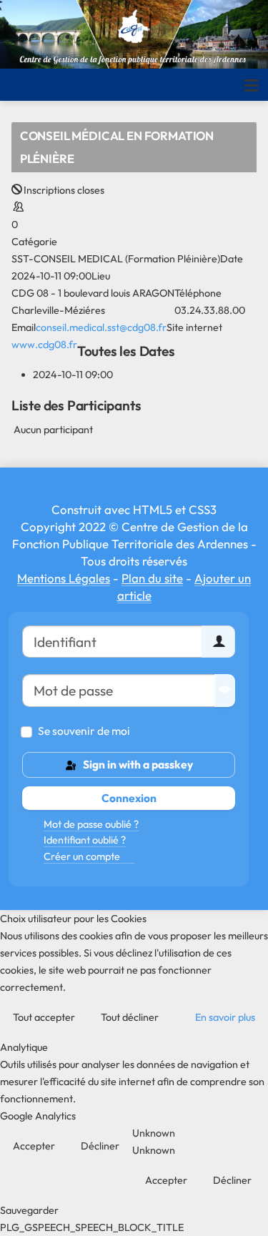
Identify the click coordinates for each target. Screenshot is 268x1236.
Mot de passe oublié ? (91, 824)
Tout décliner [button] (130, 1017)
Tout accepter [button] (44, 1017)
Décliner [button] (100, 1145)
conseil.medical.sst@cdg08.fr (101, 327)
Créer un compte (83, 856)
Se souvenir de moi (84, 730)
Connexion (129, 798)
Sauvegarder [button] (29, 1210)
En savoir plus (225, 1017)
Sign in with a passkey (137, 764)
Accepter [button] (34, 1145)
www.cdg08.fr (44, 344)
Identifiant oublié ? (85, 840)
